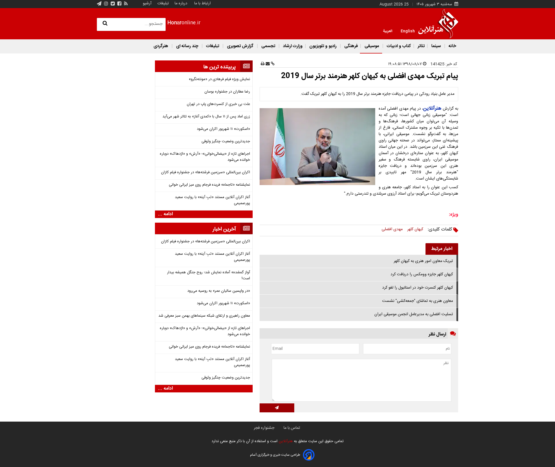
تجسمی (268, 46)
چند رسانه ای (187, 46)
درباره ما (180, 3)
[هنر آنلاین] (438, 23)
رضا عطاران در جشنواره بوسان (227, 92)
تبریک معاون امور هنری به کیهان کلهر (423, 261)
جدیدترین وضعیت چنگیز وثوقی (225, 142)
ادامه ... (165, 214)
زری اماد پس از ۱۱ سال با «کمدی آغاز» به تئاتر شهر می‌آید (206, 117)
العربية (387, 30)
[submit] (277, 407)
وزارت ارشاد (292, 46)
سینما (436, 46)
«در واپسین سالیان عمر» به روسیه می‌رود (218, 291)
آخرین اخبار (224, 229)
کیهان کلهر (415, 229)
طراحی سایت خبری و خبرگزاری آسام (275, 455)
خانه (451, 46)
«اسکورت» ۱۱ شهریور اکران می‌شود (223, 129)
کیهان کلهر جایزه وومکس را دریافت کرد (422, 274)
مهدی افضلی (392, 229)
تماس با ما (291, 427)
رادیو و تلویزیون (323, 46)
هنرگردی (160, 46)
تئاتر (421, 46)
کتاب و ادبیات (398, 46)
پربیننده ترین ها (219, 67)
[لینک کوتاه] (272, 64)
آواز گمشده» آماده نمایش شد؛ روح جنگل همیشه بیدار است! (208, 276)
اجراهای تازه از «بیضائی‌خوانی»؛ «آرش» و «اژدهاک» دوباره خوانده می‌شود (205, 157)
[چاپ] (262, 64)
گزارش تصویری (240, 46)
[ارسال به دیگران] (267, 64)
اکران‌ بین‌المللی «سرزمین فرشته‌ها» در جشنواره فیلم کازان (205, 172)
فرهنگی (350, 46)
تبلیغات (162, 3)
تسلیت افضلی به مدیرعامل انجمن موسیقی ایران (413, 314)
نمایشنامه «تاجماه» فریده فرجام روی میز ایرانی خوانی (209, 185)
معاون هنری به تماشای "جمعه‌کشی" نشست (417, 301)
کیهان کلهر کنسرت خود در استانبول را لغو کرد (417, 287)
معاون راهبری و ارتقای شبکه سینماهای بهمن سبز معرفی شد (204, 316)
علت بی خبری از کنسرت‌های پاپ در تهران (218, 104)
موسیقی (371, 46)
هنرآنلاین (285, 441)
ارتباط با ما (202, 3)
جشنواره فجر (264, 427)
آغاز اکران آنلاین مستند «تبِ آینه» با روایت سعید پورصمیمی (212, 200)
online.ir (184, 23)
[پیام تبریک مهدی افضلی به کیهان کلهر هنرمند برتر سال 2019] (319, 146)
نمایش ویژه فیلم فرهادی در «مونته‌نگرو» (219, 79)
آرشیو (147, 3)
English (408, 30)
